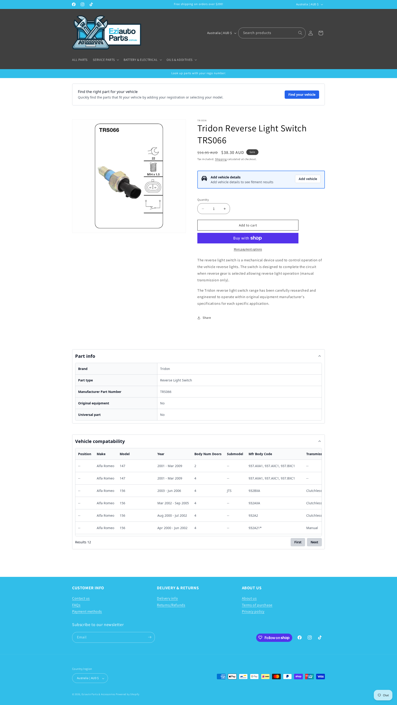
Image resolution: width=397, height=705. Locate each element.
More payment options (248, 249)
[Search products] (300, 33)
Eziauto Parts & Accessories (98, 694)
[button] (105, 60)
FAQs (76, 604)
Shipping (221, 159)
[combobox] (271, 33)
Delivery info (167, 598)
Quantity (203, 200)
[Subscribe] (150, 637)
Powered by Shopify (127, 694)
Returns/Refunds (171, 604)
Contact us (81, 598)
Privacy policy (253, 611)
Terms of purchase (257, 604)
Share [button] (207, 318)
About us (249, 598)
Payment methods (87, 611)
